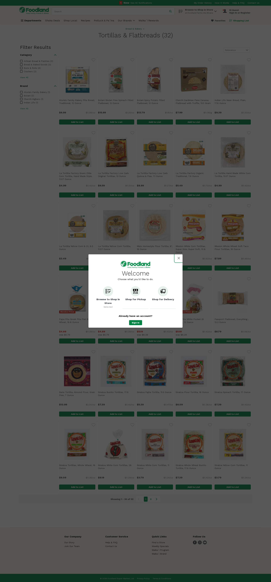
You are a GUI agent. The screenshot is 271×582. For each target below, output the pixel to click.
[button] (108, 297)
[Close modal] (179, 258)
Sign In (135, 322)
